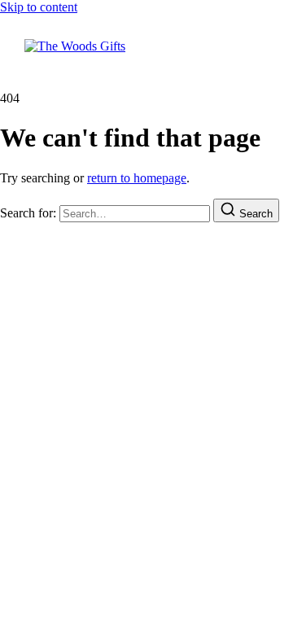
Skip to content (38, 7)
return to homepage (136, 178)
